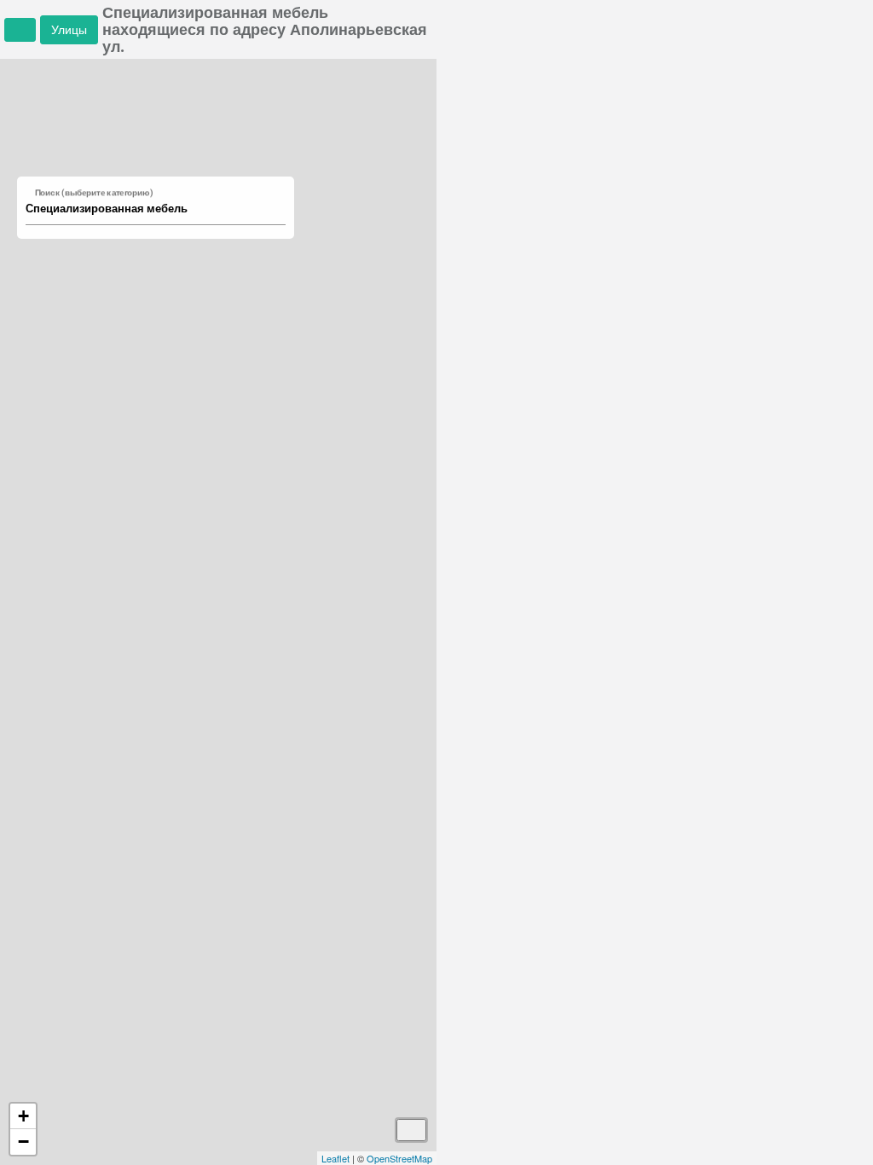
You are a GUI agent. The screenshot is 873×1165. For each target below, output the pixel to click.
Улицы (69, 29)
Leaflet (335, 1158)
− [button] (23, 1141)
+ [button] (23, 1116)
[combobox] (147, 209)
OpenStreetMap (399, 1158)
